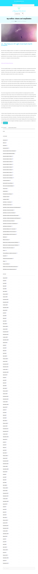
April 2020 (4, 482)
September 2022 (5, 404)
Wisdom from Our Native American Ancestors (10, 266)
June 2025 (4, 315)
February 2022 (5, 423)
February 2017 (5, 555)
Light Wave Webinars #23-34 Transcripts (9, 234)
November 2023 (5, 366)
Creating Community (6, 180)
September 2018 (5, 533)
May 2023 (4, 382)
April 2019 (4, 514)
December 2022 (5, 396)
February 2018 (5, 549)
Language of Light (6, 196)
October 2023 (5, 369)
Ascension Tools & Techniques (8, 177)
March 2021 (4, 452)
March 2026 (4, 291)
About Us (4, 142)
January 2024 (5, 361)
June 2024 (4, 347)
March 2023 (4, 388)
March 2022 (4, 420)
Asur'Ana (5, 127)
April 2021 (4, 450)
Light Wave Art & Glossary (7, 226)
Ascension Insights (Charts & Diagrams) (9, 150)
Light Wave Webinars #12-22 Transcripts (9, 231)
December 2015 (5, 563)
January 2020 (5, 490)
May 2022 (4, 415)
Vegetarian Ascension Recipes (8, 258)
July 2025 (4, 312)
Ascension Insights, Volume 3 (7, 161)
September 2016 (5, 557)
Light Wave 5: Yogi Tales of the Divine (9, 212)
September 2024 (5, 339)
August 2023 (5, 374)
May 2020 (4, 479)
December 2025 (5, 299)
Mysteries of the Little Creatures (8, 247)
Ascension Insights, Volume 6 (12, 127)
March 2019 (4, 517)
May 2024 (4, 350)
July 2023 (4, 377)
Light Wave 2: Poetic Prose (7, 204)
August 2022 (5, 407)
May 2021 (4, 447)
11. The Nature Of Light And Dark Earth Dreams (16, 44)
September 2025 (5, 307)
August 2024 (5, 342)
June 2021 (4, 444)
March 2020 (4, 485)
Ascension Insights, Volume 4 (7, 164)
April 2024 (4, 353)
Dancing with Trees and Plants (8, 183)
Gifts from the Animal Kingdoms (8, 185)
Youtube (20, 2)
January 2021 (5, 458)
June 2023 (4, 380)
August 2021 (5, 439)
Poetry (4, 250)
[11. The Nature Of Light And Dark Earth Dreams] (19, 33)
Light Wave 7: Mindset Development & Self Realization (11, 218)
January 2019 (5, 522)
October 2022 (5, 401)
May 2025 (4, 318)
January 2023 (5, 393)
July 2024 (4, 345)
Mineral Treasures (6, 239)
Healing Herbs (5, 191)
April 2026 (4, 288)
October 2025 (5, 304)
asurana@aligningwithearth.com (19, 1)
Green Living (5, 188)
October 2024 (5, 337)
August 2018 (5, 536)
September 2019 (5, 501)
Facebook (17, 2)
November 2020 (5, 463)
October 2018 (5, 530)
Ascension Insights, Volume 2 (7, 158)
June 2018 (4, 541)
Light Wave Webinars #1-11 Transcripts (9, 228)
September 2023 (5, 372)
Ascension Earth (5, 148)
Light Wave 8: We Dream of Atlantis (8, 220)
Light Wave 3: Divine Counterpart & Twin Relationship (11, 207)
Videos (4, 261)
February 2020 (5, 487)
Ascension (4, 145)
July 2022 (4, 409)
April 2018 (4, 544)
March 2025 (4, 323)
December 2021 (5, 428)
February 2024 (5, 358)
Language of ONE (5, 199)
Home (15, 21)
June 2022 (4, 412)
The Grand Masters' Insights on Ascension (9, 253)
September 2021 (5, 436)
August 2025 (5, 310)
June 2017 (4, 552)
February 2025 (5, 326)
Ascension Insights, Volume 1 (7, 156)
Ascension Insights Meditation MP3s (8, 153)
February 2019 (5, 520)
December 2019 (5, 493)
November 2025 (5, 302)
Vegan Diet (4, 255)
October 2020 (5, 466)
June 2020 (4, 477)
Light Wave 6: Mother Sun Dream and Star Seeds (10, 215)
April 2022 (4, 417)
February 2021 (5, 455)
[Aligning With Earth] (19, 9)
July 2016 (4, 560)
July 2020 (4, 474)
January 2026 (5, 296)
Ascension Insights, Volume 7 (7, 172)
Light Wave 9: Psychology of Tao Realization (10, 223)
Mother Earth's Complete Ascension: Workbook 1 (10, 242)
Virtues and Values (6, 263)
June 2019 (4, 509)
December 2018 (5, 525)
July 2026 (4, 280)
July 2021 (4, 442)
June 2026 (4, 283)
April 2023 (4, 385)
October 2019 (5, 498)
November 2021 (5, 431)
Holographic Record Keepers (7, 193)
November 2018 (5, 528)
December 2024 (5, 331)
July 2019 (4, 506)
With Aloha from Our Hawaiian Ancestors (9, 269)
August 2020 (5, 471)
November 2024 (5, 334)
